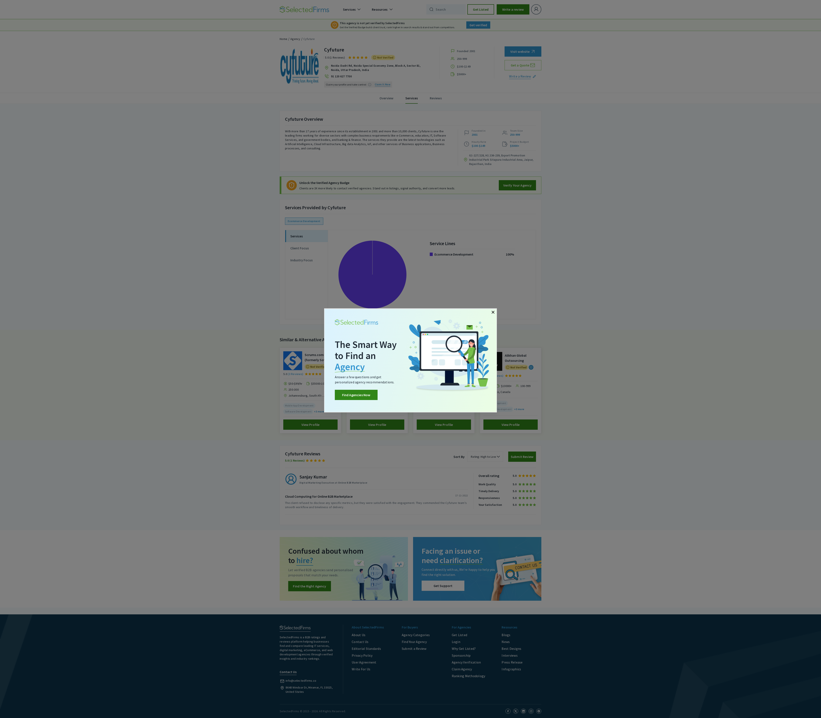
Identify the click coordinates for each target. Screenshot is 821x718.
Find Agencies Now (356, 395)
